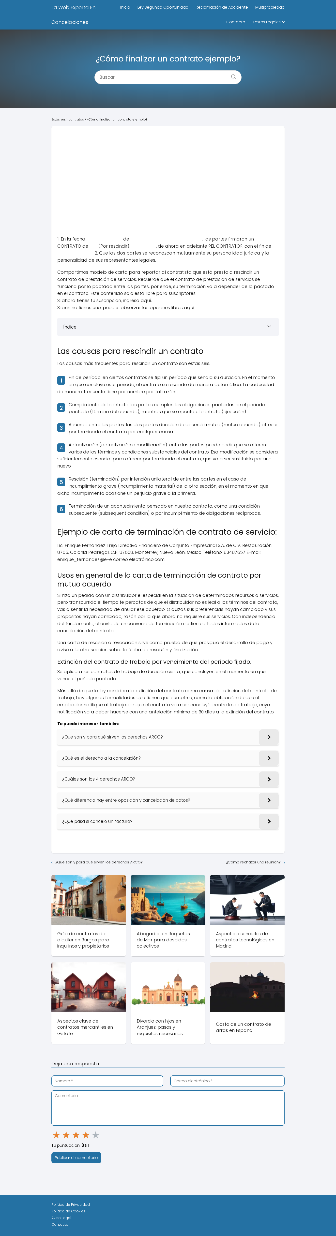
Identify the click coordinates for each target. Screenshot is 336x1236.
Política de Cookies (68, 1211)
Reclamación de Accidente (222, 7)
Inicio (125, 7)
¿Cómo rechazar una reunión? (253, 862)
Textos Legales (267, 22)
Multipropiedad (270, 7)
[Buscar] (232, 75)
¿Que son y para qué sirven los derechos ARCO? (99, 862)
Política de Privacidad (70, 1204)
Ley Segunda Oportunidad (162, 7)
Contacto (235, 22)
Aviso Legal (61, 1217)
